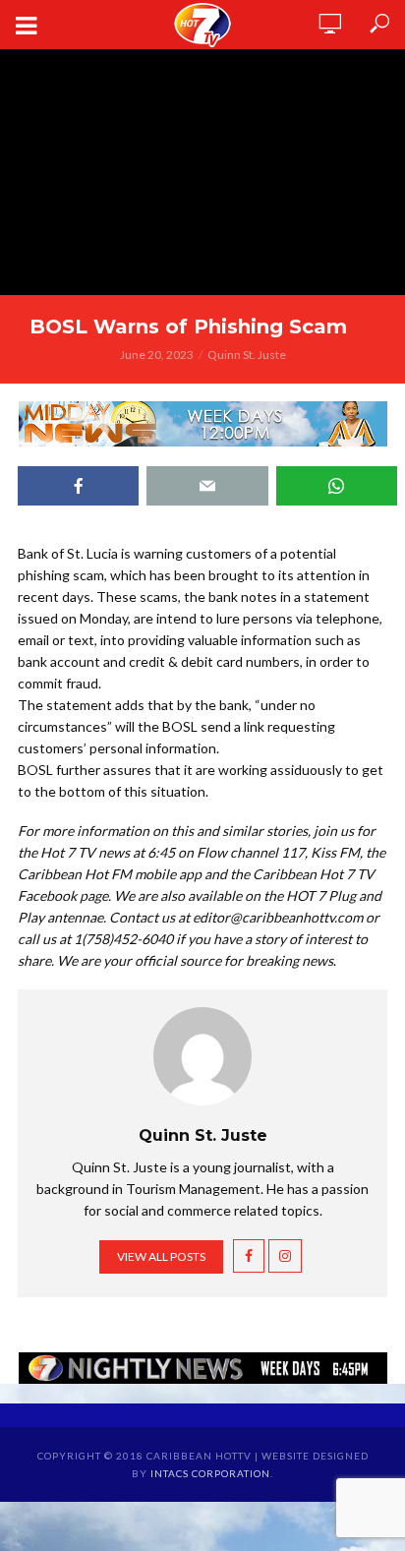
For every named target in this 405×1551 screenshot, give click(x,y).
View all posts (161, 1256)
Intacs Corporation (210, 1473)
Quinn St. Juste (246, 354)
